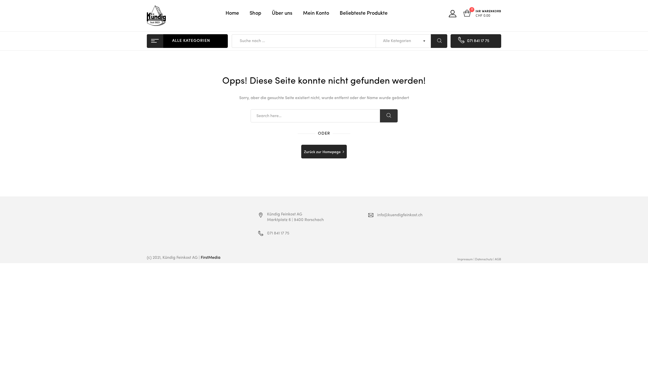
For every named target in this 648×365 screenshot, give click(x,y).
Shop (255, 13)
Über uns (282, 13)
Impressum (465, 259)
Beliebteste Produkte (364, 13)
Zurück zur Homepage (322, 152)
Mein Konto (316, 13)
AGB (498, 259)
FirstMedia (210, 258)
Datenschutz (484, 259)
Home (232, 13)
